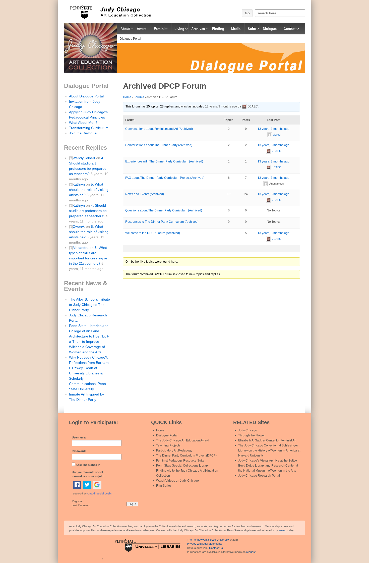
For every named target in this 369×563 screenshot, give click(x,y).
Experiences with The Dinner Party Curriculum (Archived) (164, 161)
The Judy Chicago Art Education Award (182, 440)
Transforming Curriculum (88, 128)
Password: (79, 451)
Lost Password (81, 505)
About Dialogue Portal (86, 96)
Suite (252, 29)
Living (179, 29)
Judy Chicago (247, 430)
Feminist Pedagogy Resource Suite (180, 460)
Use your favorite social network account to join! (88, 474)
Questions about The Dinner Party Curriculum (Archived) (163, 210)
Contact (289, 29)
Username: (79, 437)
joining (282, 530)
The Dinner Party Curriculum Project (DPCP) (186, 455)
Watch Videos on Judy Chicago (177, 480)
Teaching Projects (168, 445)
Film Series (163, 485)
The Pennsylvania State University (208, 539)
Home (127, 97)
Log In (132, 503)
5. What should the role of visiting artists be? (88, 189)
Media (235, 29)
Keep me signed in (88, 464)
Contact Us (216, 547)
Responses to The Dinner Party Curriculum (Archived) (162, 221)
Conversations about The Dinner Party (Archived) (158, 145)
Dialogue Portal (130, 38)
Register (77, 501)
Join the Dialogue (83, 133)
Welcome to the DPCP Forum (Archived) (152, 233)
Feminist (160, 29)
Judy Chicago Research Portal (259, 475)
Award (142, 29)
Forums (139, 97)
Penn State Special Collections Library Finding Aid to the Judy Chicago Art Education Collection (187, 470)
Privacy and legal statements (204, 543)
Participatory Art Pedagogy (174, 450)
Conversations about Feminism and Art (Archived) (159, 129)
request (251, 551)
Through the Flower (251, 435)
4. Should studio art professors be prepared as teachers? (88, 210)
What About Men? (83, 123)
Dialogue (270, 29)
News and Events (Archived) (144, 194)
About (125, 29)
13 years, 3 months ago (221, 106)
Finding (218, 29)
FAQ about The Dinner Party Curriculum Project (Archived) (164, 178)
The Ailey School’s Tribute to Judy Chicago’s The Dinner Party (89, 304)
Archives (198, 29)
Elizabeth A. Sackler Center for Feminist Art (267, 440)
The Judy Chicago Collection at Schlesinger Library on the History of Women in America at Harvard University (269, 450)
